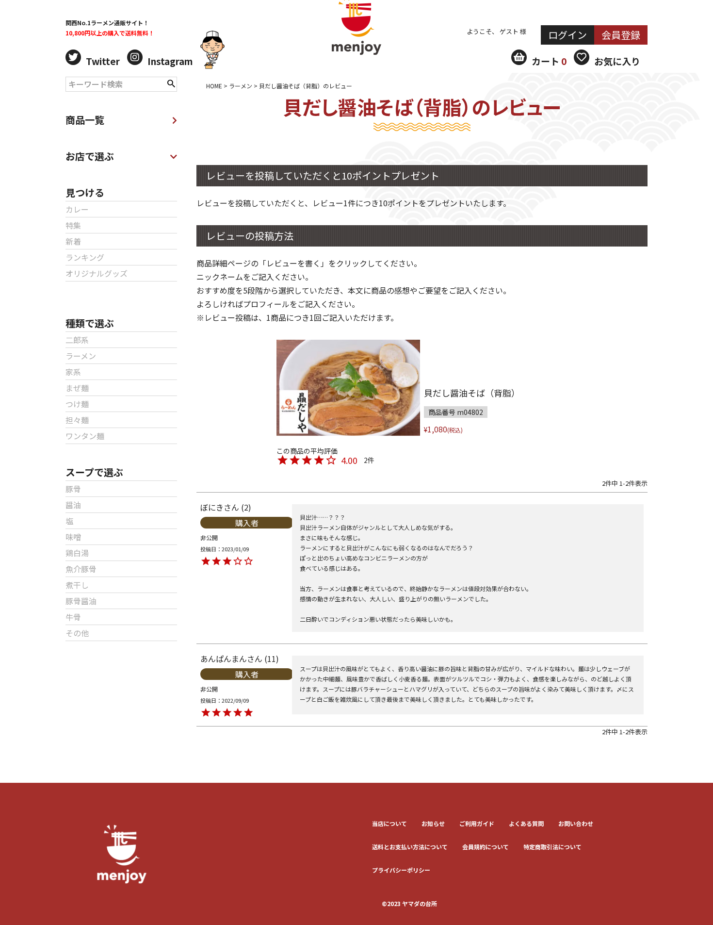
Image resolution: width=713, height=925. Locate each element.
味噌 (73, 537)
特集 (73, 225)
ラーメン (80, 356)
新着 (73, 241)
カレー (77, 209)
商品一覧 (84, 120)
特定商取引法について (552, 846)
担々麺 (77, 420)
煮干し (77, 585)
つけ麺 (77, 404)
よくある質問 (526, 823)
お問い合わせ (575, 823)
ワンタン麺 (84, 436)
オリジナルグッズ (96, 273)
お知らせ (433, 823)
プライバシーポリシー (401, 870)
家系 (73, 372)
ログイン (567, 35)
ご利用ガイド (476, 823)
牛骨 (73, 617)
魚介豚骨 (81, 569)
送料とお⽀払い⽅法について (410, 846)
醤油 (73, 505)
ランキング (84, 257)
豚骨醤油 (81, 601)
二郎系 (77, 340)
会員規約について (485, 846)
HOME (214, 86)
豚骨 (73, 489)
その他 (77, 633)
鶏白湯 (77, 553)
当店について (389, 823)
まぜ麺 (77, 388)
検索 (171, 82)
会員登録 (620, 35)
